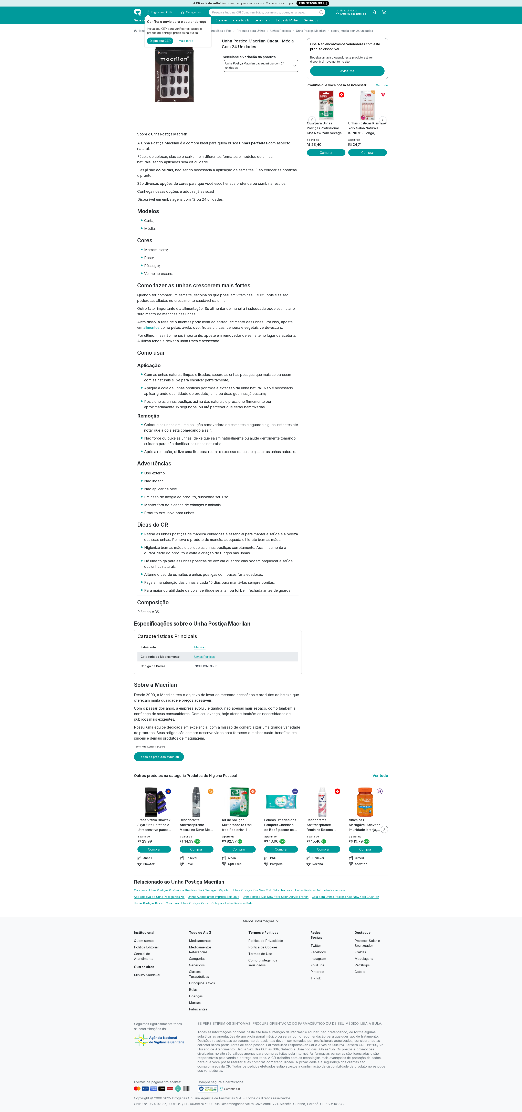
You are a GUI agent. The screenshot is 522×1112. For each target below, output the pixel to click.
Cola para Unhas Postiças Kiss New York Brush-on (345, 896)
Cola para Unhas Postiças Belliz (232, 903)
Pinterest (317, 972)
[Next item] (384, 829)
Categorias (197, 959)
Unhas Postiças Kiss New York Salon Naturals (262, 890)
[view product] (326, 105)
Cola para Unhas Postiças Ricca (187, 903)
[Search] (321, 12)
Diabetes (222, 20)
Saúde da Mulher (287, 20)
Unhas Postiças (280, 30)
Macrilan (200, 647)
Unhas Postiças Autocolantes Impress (320, 890)
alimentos (151, 327)
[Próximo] (382, 120)
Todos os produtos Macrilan (159, 757)
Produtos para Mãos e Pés (213, 30)
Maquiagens (364, 959)
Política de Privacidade (265, 941)
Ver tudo (382, 85)
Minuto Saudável (147, 975)
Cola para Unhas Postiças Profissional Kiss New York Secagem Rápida (181, 890)
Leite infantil (262, 20)
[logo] (137, 12)
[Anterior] (312, 120)
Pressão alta (241, 20)
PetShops (362, 965)
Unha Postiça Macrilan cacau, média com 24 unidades (254, 65)
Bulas (193, 990)
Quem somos (144, 941)
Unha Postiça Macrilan (311, 30)
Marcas (195, 1003)
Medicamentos (200, 941)
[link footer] (208, 1088)
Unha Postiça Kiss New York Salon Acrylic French (276, 896)
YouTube (317, 965)
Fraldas (360, 952)
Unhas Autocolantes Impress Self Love (213, 896)
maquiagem (194, 738)
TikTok (316, 978)
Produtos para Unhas (251, 30)
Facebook (318, 952)
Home (142, 30)
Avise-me (347, 71)
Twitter (316, 946)
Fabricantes (198, 1009)
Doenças (196, 996)
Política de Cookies (263, 947)
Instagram (318, 959)
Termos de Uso (260, 954)
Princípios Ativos (202, 983)
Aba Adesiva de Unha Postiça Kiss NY (159, 896)
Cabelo (360, 972)
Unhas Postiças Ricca (148, 903)
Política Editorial (146, 947)
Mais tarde (185, 41)
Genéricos (311, 20)
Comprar (326, 153)
